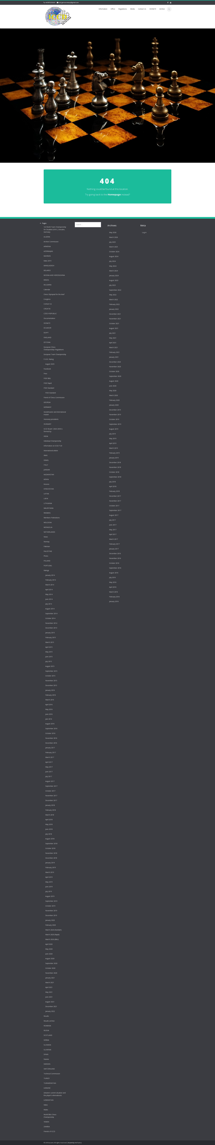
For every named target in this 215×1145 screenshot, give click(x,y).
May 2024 (112, 266)
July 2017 (48, 776)
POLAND (47, 561)
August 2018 (49, 839)
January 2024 (114, 275)
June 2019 (49, 887)
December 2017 (51, 800)
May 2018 (49, 824)
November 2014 (51, 623)
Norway (46, 542)
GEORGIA (47, 402)
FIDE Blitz (47, 378)
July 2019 (48, 891)
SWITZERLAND (49, 1069)
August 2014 (49, 609)
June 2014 (49, 599)
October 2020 (50, 968)
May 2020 (49, 949)
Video (46, 1105)
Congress (47, 299)
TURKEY (47, 1078)
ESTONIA (47, 342)
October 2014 (50, 618)
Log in (144, 232)
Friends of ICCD (49, 1131)
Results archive (49, 1021)
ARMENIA (47, 246)
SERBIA (46, 1040)
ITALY (46, 465)
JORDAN (47, 470)
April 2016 (49, 704)
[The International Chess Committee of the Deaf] (58, 16)
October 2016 (50, 733)
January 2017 (50, 748)
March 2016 (49, 700)
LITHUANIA (48, 503)
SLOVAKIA (47, 1045)
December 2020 (115, 362)
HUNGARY (47, 424)
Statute (46, 1059)
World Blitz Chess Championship (50, 1115)
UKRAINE (47, 1088)
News (46, 537)
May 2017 (49, 767)
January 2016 (50, 690)
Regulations (122, 9)
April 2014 (49, 589)
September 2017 (51, 786)
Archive (162, 9)
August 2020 (49, 958)
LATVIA (46, 494)
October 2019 (50, 906)
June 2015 (49, 657)
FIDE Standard (49, 388)
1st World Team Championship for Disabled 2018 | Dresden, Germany (55, 229)
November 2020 (51, 973)
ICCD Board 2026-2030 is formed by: (53, 430)
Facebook (47, 369)
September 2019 (51, 901)
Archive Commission (51, 242)
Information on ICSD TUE (53, 446)
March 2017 (49, 757)
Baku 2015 (47, 261)
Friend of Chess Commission (54, 397)
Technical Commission (52, 1074)
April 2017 (49, 762)
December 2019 (51, 915)
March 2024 (113, 271)
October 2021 (114, 323)
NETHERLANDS (49, 532)
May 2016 (49, 709)
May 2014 (49, 594)
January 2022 (50, 1011)
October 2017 (50, 791)
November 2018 (51, 853)
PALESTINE (48, 551)
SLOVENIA (47, 1050)
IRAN (45, 455)
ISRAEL (46, 460)
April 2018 (49, 819)
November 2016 (51, 738)
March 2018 (49, 815)
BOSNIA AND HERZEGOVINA (54, 275)
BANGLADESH (49, 265)
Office (113, 9)
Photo (46, 556)
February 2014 (50, 580)
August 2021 (49, 1002)
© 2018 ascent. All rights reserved (55, 1143)
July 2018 (48, 834)
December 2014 (51, 628)
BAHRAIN (47, 256)
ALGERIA (47, 237)
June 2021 (49, 997)
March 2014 (49, 585)
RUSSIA (46, 1030)
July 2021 (112, 333)
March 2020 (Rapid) (52, 934)
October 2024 (114, 252)
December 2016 (51, 743)
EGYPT (46, 333)
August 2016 (49, 724)
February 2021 (114, 352)
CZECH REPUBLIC (50, 313)
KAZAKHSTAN (49, 474)
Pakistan (47, 546)
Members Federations (52, 518)
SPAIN (46, 1054)
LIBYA (46, 498)
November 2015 (51, 680)
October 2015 (50, 676)
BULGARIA (47, 285)
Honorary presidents (51, 419)
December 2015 (51, 685)
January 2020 (50, 920)
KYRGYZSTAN (49, 489)
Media (132, 9)
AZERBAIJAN (48, 251)
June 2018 (49, 829)
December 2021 (51, 1006)
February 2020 (50, 925)
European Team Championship (55, 354)
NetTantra (78, 1143)
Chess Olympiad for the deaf (54, 294)
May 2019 (49, 882)
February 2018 (50, 810)
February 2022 (114, 304)
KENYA (46, 479)
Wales (46, 1110)
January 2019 (50, 863)
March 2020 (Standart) (53, 930)
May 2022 (112, 295)
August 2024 (113, 256)
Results (46, 1016)
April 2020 (49, 944)
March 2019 (49, 872)
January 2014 (50, 575)
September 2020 (51, 963)
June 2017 (49, 772)
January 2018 (50, 805)
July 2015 (48, 661)
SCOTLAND (48, 1035)
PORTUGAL (48, 565)
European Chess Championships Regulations (54, 348)
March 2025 (113, 247)
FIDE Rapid (48, 383)
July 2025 (112, 242)
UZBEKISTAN (48, 1100)
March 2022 (113, 299)
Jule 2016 (48, 719)
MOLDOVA (48, 522)
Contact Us (142, 9)
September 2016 (51, 728)
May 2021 (49, 992)
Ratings (46, 570)
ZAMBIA (47, 1127)
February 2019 (50, 867)
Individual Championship (52, 441)
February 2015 (50, 637)
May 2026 (112, 232)
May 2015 (49, 652)
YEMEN (46, 1122)
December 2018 (51, 858)
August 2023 (113, 280)
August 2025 (49, 364)
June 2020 (49, 954)
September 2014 (51, 613)
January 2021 (50, 978)
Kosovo (46, 484)
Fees (45, 373)
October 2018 (50, 848)
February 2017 (50, 752)
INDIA (46, 436)
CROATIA (47, 309)
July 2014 (48, 604)
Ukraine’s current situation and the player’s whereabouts (55, 1094)
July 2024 (112, 261)
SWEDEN (47, 1064)
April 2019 (49, 877)
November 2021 (115, 319)
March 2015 (49, 642)
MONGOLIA (48, 527)
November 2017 (51, 796)
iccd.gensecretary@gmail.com (69, 2)
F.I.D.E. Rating (49, 359)
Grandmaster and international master (55, 413)
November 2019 (51, 911)
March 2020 (113, 395)
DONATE (152, 9)
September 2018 (51, 843)
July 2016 (112, 577)
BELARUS (47, 270)
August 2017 (49, 781)
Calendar (47, 289)
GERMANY (47, 407)
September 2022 (115, 290)
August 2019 (49, 896)
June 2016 (49, 714)
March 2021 (49, 982)
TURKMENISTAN (50, 1083)
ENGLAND (47, 337)
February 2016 (50, 695)
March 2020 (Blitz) (52, 939)
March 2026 (113, 237)
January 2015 (50, 633)
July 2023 (112, 285)
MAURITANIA (48, 508)
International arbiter (51, 450)
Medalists (47, 513)
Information (103, 9)
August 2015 (49, 666)
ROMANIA (47, 1026)
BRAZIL (46, 280)
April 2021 (49, 987)
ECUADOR (47, 328)
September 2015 (51, 671)
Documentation (49, 318)
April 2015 (49, 647)
